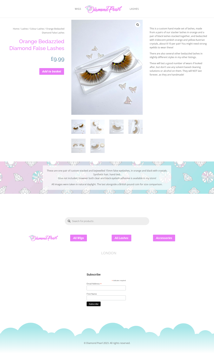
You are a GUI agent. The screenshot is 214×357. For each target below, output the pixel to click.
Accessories (164, 238)
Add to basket (51, 71)
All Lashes (121, 238)
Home (16, 28)
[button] (137, 24)
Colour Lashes (37, 28)
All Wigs (78, 238)
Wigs (78, 9)
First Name (92, 294)
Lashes (134, 9)
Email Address (94, 283)
